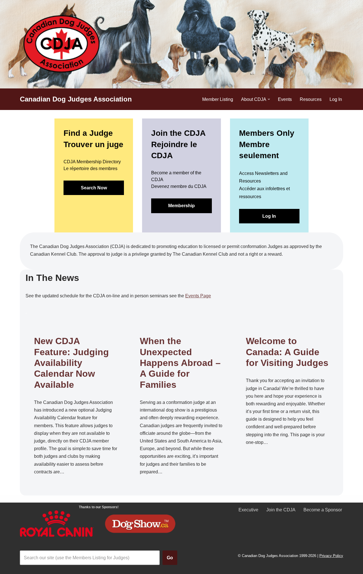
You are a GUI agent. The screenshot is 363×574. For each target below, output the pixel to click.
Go (170, 557)
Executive (248, 509)
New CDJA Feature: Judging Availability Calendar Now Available (71, 363)
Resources (311, 99)
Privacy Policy (331, 556)
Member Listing (217, 99)
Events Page (198, 295)
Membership (181, 205)
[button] (269, 99)
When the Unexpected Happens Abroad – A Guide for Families (180, 363)
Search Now (94, 187)
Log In (336, 99)
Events (285, 99)
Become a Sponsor (322, 509)
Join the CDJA (281, 509)
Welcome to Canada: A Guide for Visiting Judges (287, 352)
